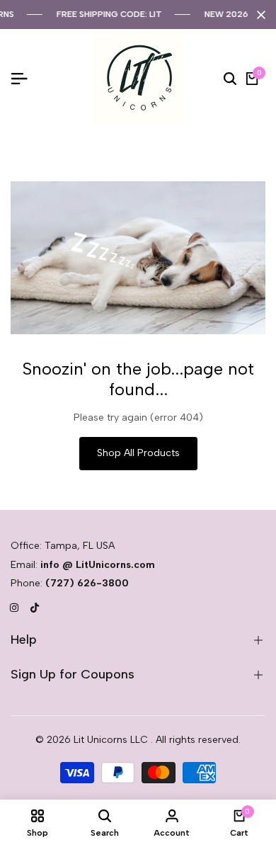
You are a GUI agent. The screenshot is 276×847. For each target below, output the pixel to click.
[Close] (258, 15)
